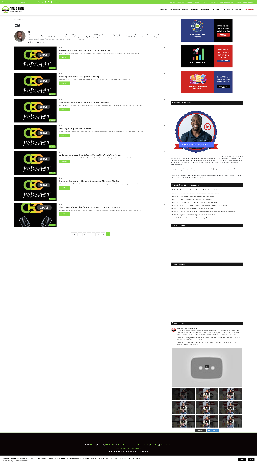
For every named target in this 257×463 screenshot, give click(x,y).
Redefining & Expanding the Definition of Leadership (84, 50)
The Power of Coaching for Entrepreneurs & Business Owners (89, 207)
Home (18, 19)
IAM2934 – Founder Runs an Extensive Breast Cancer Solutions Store (195, 193)
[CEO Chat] (14, 9)
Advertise (123, 448)
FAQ (117, 448)
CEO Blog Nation (110, 445)
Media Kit (138, 448)
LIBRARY (172, 2)
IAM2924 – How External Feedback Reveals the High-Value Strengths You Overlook (199, 205)
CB (29, 32)
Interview (194, 9)
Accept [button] (251, 459)
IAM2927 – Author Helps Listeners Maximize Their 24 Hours (192, 199)
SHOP (239, 2)
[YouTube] (38, 42)
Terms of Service (143, 445)
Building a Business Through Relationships (79, 76)
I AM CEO (215, 9)
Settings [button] (242, 459)
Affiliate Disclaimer (197, 177)
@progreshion (217, 169)
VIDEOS (205, 2)
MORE (229, 9)
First (73, 234)
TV (222, 9)
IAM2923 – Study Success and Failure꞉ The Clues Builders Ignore (193, 208)
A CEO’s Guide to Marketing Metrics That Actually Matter (191, 218)
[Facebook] (31, 42)
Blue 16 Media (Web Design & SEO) (207, 158)
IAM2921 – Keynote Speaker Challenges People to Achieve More (193, 215)
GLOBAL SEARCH (248, 2)
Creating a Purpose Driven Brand (75, 129)
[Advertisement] (207, 243)
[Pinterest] (41, 42)
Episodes (163, 9)
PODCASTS (197, 2)
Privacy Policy (154, 445)
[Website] (29, 42)
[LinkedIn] (36, 42)
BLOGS (189, 2)
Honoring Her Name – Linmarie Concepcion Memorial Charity (89, 181)
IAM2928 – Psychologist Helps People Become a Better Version (193, 196)
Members (131, 448)
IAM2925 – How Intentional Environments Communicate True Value (194, 202)
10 (103, 234)
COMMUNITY (181, 2)
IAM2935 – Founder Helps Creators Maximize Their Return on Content (195, 190)
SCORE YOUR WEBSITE (227, 2)
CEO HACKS (214, 2)
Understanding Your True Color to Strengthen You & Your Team (90, 155)
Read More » (64, 57)
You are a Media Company (178, 9)
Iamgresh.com (175, 171)
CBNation (185, 158)
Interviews (204, 9)
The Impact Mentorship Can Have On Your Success (84, 102)
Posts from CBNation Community (186, 185)
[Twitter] (33, 42)
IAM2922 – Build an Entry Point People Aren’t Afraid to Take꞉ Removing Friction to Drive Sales (203, 211)
